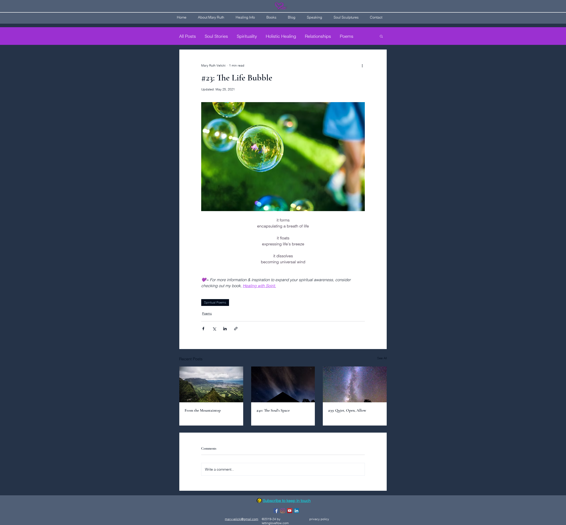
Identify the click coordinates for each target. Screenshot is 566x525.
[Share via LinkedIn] (225, 328)
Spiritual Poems (215, 302)
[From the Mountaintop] (211, 384)
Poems (346, 36)
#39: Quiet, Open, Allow (347, 410)
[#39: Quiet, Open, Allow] (355, 384)
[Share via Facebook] (203, 328)
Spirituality (247, 36)
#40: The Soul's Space (273, 410)
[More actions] (362, 65)
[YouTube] (289, 510)
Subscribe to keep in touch (287, 500)
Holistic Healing (281, 36)
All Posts (187, 36)
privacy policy (319, 519)
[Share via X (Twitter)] (214, 328)
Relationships (318, 36)
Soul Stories (216, 36)
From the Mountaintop (203, 410)
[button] (381, 36)
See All (382, 358)
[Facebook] (275, 510)
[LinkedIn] (296, 510)
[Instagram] (282, 510)
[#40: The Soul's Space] (283, 384)
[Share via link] (236, 328)
